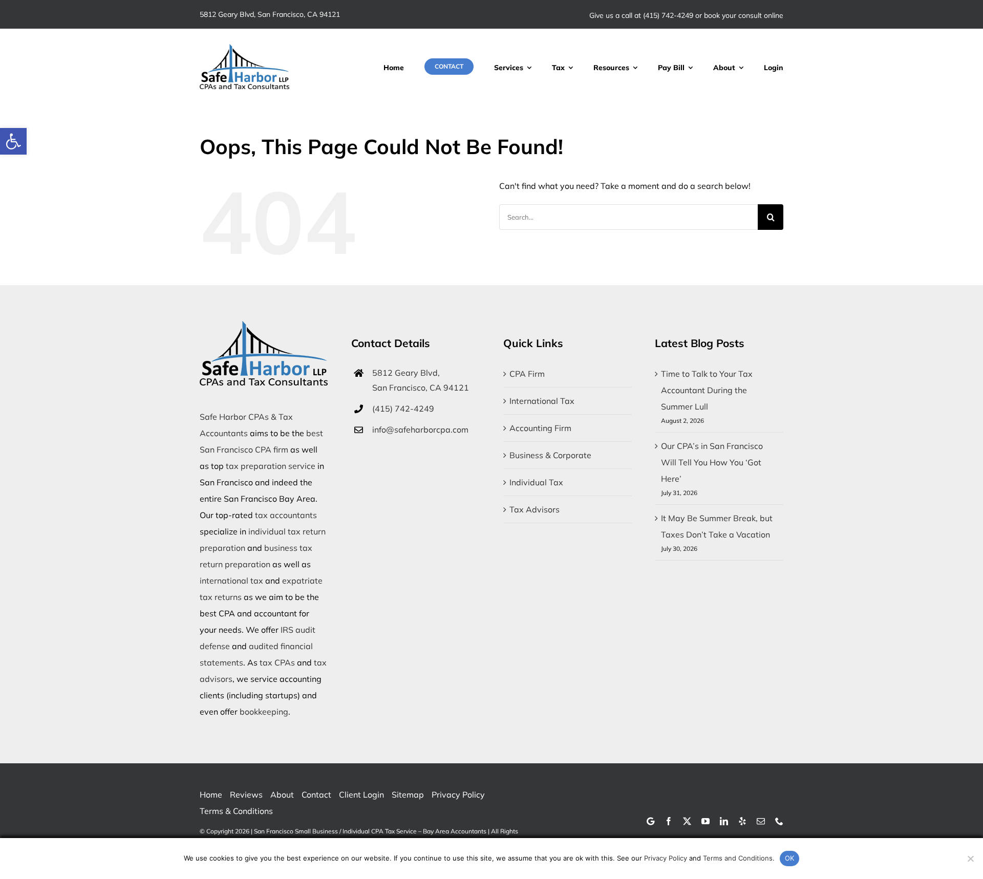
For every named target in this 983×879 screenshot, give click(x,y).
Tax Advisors (534, 509)
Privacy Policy (665, 858)
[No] (970, 858)
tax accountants (286, 515)
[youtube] (705, 821)
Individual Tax (536, 482)
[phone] (779, 821)
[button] (13, 141)
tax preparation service (270, 466)
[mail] (761, 821)
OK (790, 858)
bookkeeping (264, 711)
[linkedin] (724, 821)
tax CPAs (277, 662)
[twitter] (687, 821)
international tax (231, 580)
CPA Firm (527, 374)
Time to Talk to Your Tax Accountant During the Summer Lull (707, 390)
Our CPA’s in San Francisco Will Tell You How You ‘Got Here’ (712, 462)
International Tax (541, 401)
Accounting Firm (540, 428)
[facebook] (669, 821)
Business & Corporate (550, 455)
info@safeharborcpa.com (420, 429)
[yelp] (742, 821)
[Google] (650, 821)
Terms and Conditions (738, 858)
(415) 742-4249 (668, 15)
